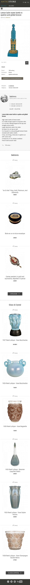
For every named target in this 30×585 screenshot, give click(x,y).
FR (23, 2)
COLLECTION (17, 109)
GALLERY (11, 109)
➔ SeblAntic (11, 85)
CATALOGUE (3, 6)
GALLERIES (11, 6)
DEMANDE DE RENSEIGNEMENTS (12, 78)
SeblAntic (13, 96)
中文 (28, 2)
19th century (7, 145)
